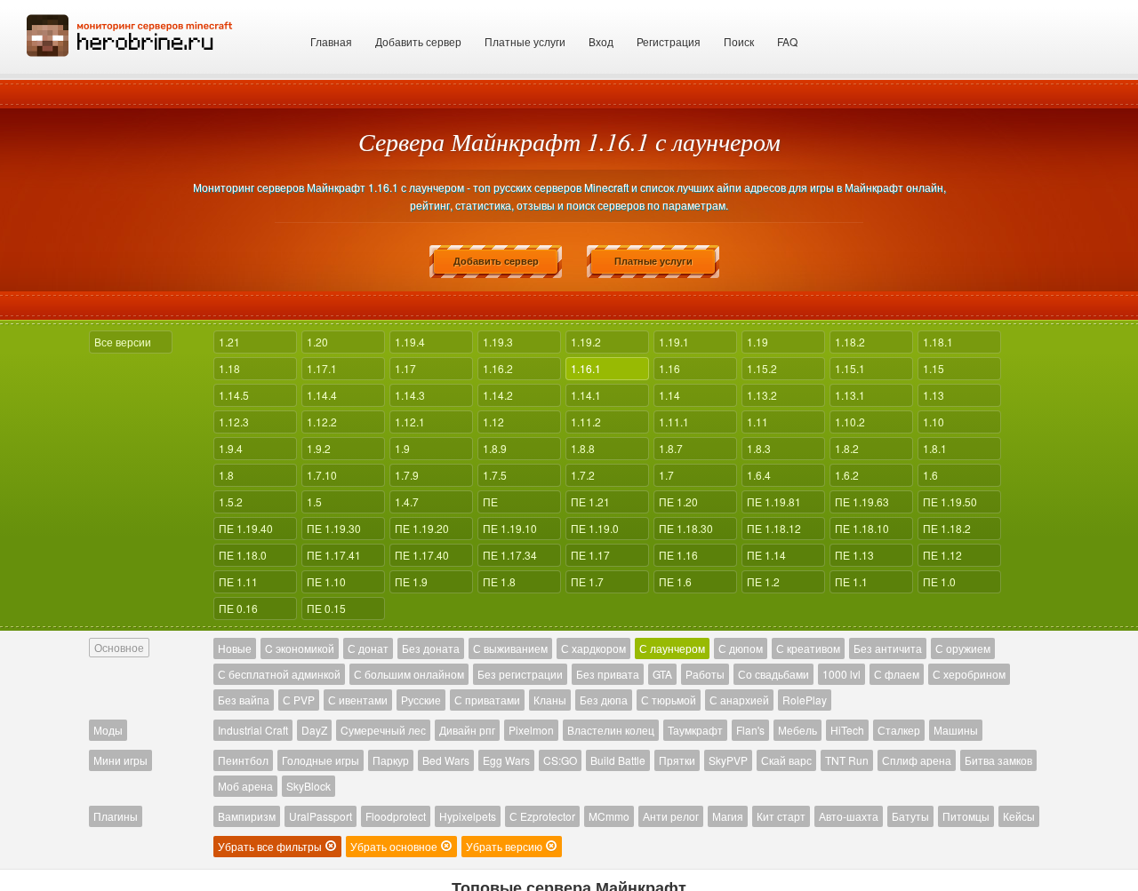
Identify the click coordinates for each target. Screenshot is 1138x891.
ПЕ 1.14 (766, 554)
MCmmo (609, 815)
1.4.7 (407, 501)
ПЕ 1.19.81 (774, 501)
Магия (727, 815)
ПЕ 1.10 (326, 581)
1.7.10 (322, 474)
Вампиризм (247, 815)
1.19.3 (498, 341)
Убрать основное (395, 846)
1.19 (757, 341)
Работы (705, 673)
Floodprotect (395, 815)
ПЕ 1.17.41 (334, 554)
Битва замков (998, 760)
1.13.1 (850, 394)
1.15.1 (850, 368)
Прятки (677, 760)
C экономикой (299, 648)
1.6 (930, 474)
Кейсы (1019, 815)
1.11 (757, 421)
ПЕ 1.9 (411, 581)
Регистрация (669, 41)
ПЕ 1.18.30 (686, 528)
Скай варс (786, 760)
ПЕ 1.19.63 (862, 501)
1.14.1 (586, 394)
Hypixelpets (467, 815)
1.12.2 (322, 421)
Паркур (391, 760)
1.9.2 (319, 448)
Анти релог (671, 815)
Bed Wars (445, 760)
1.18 (229, 368)
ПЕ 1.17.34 (510, 554)
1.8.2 (847, 448)
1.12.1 (410, 421)
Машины (956, 729)
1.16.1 (586, 368)
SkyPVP (728, 760)
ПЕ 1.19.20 (422, 528)
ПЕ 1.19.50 (950, 501)
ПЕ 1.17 (590, 554)
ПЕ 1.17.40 (422, 554)
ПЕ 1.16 (678, 554)
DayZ (314, 729)
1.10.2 (850, 421)
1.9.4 (231, 448)
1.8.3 (759, 448)
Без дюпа (604, 699)
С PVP (299, 699)
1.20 (317, 341)
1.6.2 (847, 474)
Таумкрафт (695, 729)
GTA (662, 673)
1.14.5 (234, 394)
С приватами (487, 699)
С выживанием (510, 648)
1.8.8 (583, 448)
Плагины (115, 815)
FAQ (787, 41)
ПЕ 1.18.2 (947, 528)
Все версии (122, 341)
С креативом (808, 648)
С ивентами (358, 699)
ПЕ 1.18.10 (862, 528)
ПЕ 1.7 (587, 581)
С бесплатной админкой (279, 673)
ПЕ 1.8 (499, 581)
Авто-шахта (848, 815)
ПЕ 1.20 (678, 501)
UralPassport (320, 815)
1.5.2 (231, 501)
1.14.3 (410, 394)
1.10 (933, 421)
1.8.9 (495, 448)
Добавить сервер (418, 41)
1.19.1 (674, 341)
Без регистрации (520, 673)
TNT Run (847, 760)
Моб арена (245, 785)
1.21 (229, 341)
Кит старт (781, 815)
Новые (235, 648)
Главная (331, 41)
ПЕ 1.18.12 (774, 528)
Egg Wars (506, 760)
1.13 (933, 394)
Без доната (431, 648)
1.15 (933, 368)
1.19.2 (586, 341)
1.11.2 (586, 421)
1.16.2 (498, 368)
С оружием (962, 648)
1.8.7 (671, 448)
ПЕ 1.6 (675, 581)
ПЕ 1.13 (854, 554)
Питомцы (966, 815)
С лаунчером (672, 648)
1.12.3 (234, 421)
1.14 (669, 394)
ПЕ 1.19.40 (246, 528)
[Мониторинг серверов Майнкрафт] (130, 33)
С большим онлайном (409, 673)
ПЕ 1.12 (942, 554)
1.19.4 (410, 341)
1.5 (314, 501)
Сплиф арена (916, 760)
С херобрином (969, 673)
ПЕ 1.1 (851, 581)
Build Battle (617, 760)
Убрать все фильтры (271, 846)
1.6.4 (759, 474)
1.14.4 (322, 394)
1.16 (669, 368)
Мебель (797, 729)
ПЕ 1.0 (939, 581)
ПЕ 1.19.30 (334, 528)
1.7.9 (407, 474)
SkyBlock (308, 785)
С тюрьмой (668, 699)
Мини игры (120, 760)
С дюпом (740, 648)
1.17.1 (322, 368)
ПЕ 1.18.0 (243, 554)
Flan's (750, 729)
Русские (421, 699)
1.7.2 (583, 474)
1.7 (666, 474)
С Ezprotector (542, 815)
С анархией (739, 699)
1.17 (405, 368)
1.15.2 (762, 368)
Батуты (910, 815)
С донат (368, 648)
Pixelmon (531, 729)
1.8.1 (935, 448)
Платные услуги (525, 41)
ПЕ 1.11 (238, 581)
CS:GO (560, 760)
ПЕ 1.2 (763, 581)
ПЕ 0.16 (238, 608)
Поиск (739, 41)
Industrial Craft (253, 729)
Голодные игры (320, 760)
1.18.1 (938, 341)
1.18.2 (850, 341)
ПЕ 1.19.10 (510, 528)
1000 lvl (841, 673)
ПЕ (490, 501)
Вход (601, 41)
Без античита (888, 648)
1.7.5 (495, 474)
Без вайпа (243, 699)
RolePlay (804, 699)
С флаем (896, 673)
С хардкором (593, 648)
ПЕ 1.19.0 (595, 528)
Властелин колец (610, 729)
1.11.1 (674, 421)
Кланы (549, 699)
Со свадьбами (773, 673)
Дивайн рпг (467, 729)
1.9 (402, 448)
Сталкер (899, 729)
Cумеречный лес (383, 729)
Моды (108, 729)
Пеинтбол (243, 760)
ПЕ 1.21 (590, 501)
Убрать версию (505, 846)
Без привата (607, 673)
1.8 (226, 474)
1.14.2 (498, 394)
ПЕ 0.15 (326, 608)
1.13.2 (762, 394)
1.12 (493, 421)
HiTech (847, 729)
